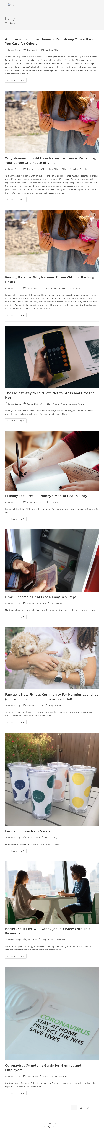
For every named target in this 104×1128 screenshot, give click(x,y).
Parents (83, 169)
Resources (60, 939)
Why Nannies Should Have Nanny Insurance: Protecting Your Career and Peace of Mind (50, 160)
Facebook (52, 1123)
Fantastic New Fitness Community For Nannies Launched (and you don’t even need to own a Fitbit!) (51, 696)
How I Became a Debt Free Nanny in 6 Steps (41, 597)
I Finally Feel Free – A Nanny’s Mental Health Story (46, 495)
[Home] (6, 23)
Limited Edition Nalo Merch (27, 831)
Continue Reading (17, 81)
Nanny (12, 23)
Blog (51, 50)
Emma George (14, 50)
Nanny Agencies (70, 169)
